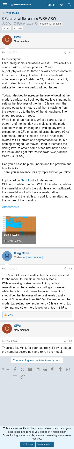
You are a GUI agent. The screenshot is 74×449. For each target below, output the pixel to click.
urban (6, 28)
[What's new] (61, 4)
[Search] (69, 4)
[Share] (65, 52)
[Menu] (5, 4)
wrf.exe (18, 28)
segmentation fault (50, 23)
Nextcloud (27, 180)
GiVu (8, 23)
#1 (70, 52)
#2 (70, 268)
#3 (70, 341)
